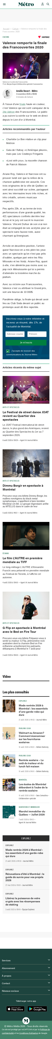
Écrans (6, 553)
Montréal (23, 779)
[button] (4, 4)
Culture (15, 29)
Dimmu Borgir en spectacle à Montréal (23, 487)
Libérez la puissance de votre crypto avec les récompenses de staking (22, 901)
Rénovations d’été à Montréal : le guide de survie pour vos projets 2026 (24, 877)
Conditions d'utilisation (28, 1033)
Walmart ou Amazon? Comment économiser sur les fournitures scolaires (32, 737)
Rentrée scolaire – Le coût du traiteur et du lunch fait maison (31, 763)
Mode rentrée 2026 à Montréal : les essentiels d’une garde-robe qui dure (33, 709)
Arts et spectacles (11, 407)
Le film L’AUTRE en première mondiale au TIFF (22, 560)
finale (22, 104)
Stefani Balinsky (42, 746)
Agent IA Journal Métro (29, 440)
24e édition (9, 112)
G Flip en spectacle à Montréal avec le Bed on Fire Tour (24, 629)
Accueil (6, 29)
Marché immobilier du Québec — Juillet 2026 (32, 812)
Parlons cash (25, 728)
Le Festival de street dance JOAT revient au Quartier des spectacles (26, 416)
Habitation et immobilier (29, 807)
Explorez (23, 701)
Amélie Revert (23, 91)
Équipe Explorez (28, 909)
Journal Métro (41, 719)
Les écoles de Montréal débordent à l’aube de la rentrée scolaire (33, 787)
